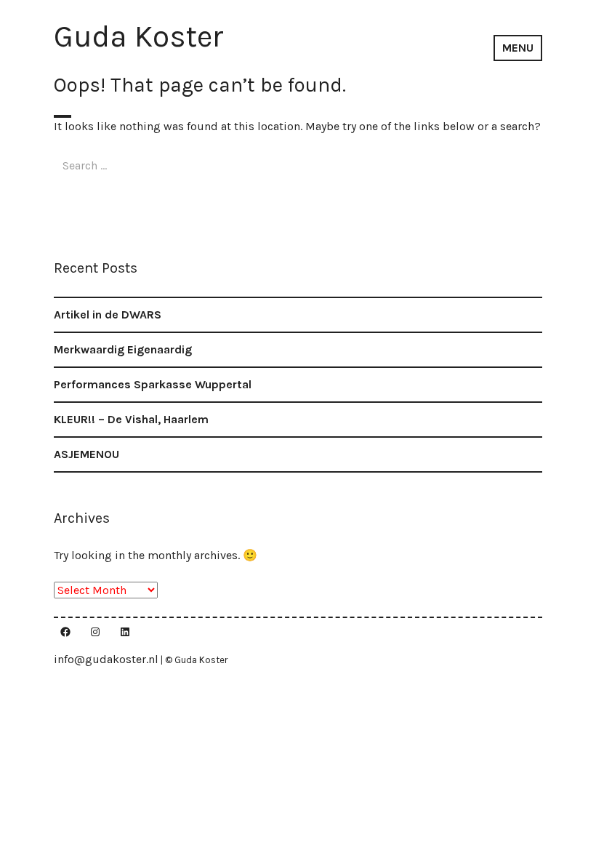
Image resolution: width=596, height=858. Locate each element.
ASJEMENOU (86, 454)
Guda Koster (139, 36)
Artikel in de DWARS (107, 314)
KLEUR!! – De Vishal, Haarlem (131, 419)
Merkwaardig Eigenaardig (123, 349)
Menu (517, 48)
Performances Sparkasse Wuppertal (152, 384)
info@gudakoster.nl (106, 659)
